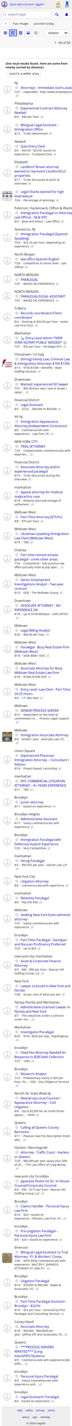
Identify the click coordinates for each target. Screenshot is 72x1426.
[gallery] (28, 32)
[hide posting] (17, 95)
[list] (5, 32)
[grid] (20, 32)
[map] (36, 32)
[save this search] (66, 14)
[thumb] (13, 32)
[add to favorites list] (16, 87)
